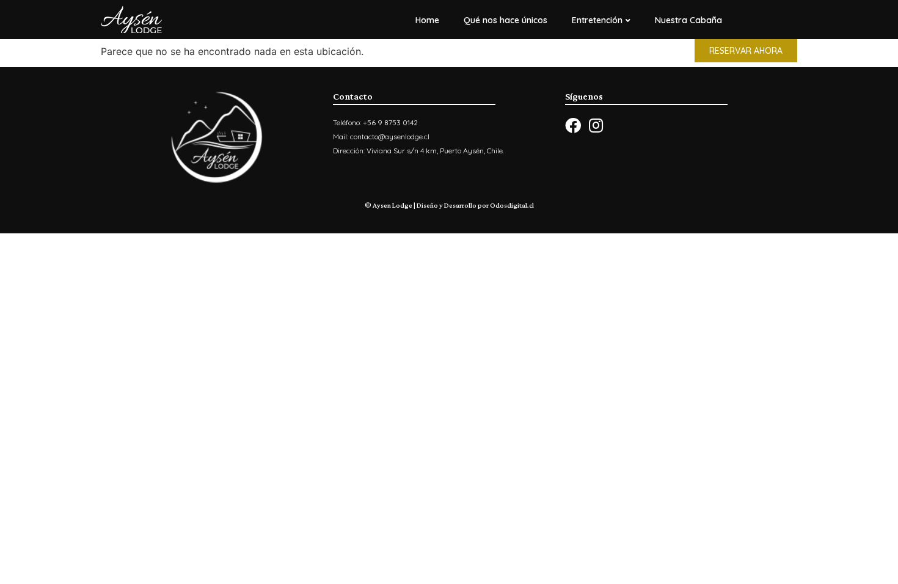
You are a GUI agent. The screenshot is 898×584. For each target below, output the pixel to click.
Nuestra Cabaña (688, 20)
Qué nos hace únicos (505, 20)
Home (427, 20)
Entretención (597, 20)
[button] (746, 50)
